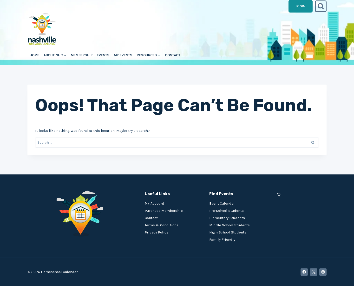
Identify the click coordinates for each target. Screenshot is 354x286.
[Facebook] (304, 272)
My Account (154, 203)
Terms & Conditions (161, 225)
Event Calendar (222, 203)
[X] (313, 272)
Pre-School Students (226, 210)
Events (103, 55)
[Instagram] (323, 272)
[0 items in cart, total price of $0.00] (278, 195)
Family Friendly (222, 239)
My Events (123, 55)
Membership (81, 55)
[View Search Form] (321, 6)
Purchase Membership (164, 210)
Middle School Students (229, 225)
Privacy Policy (156, 232)
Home (34, 55)
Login (300, 6)
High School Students (227, 232)
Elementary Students (227, 218)
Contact (172, 55)
